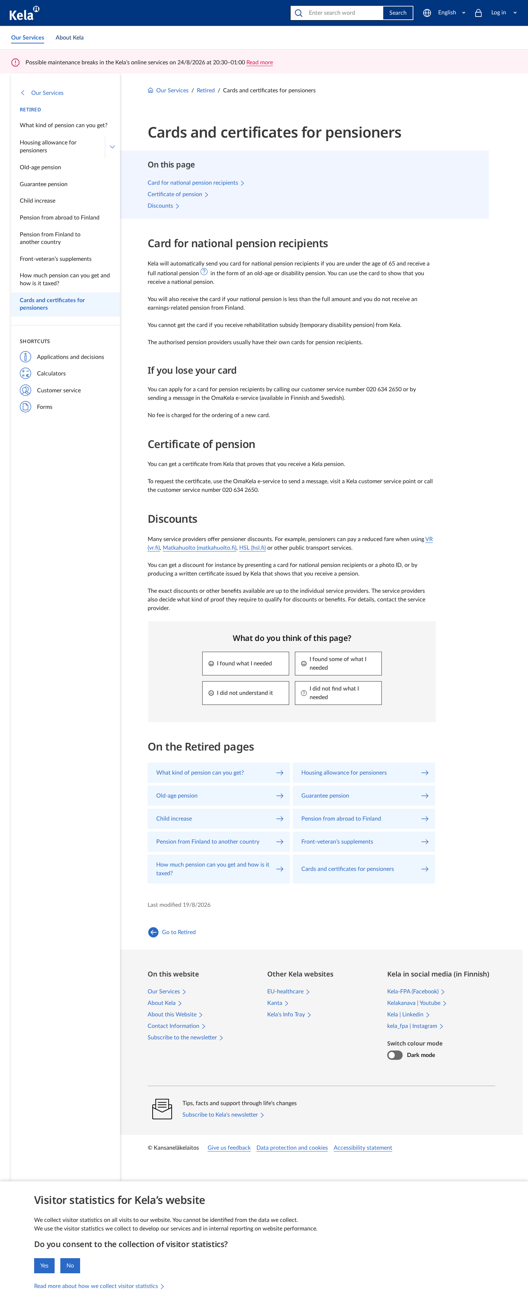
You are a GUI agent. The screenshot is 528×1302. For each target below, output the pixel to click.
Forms (44, 407)
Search (398, 13)
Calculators (51, 374)
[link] (27, 37)
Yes (44, 1266)
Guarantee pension (44, 184)
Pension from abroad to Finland (59, 218)
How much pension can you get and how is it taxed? (65, 279)
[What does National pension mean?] (204, 271)
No (70, 1266)
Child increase (37, 201)
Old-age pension (40, 167)
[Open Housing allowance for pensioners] (112, 147)
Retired (30, 109)
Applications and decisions (70, 357)
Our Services (47, 93)
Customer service (59, 390)
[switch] (395, 1055)
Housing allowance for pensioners (48, 146)
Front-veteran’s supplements (56, 259)
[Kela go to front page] (25, 13)
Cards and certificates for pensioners (52, 304)
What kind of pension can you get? (63, 125)
